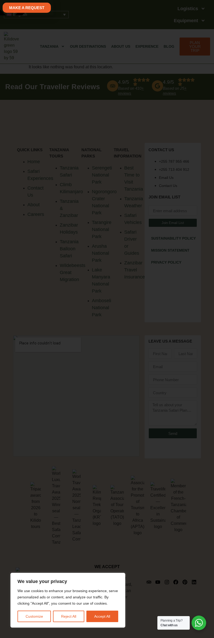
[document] (107, 319)
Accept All (102, 616)
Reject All (68, 616)
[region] (67, 600)
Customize (34, 616)
